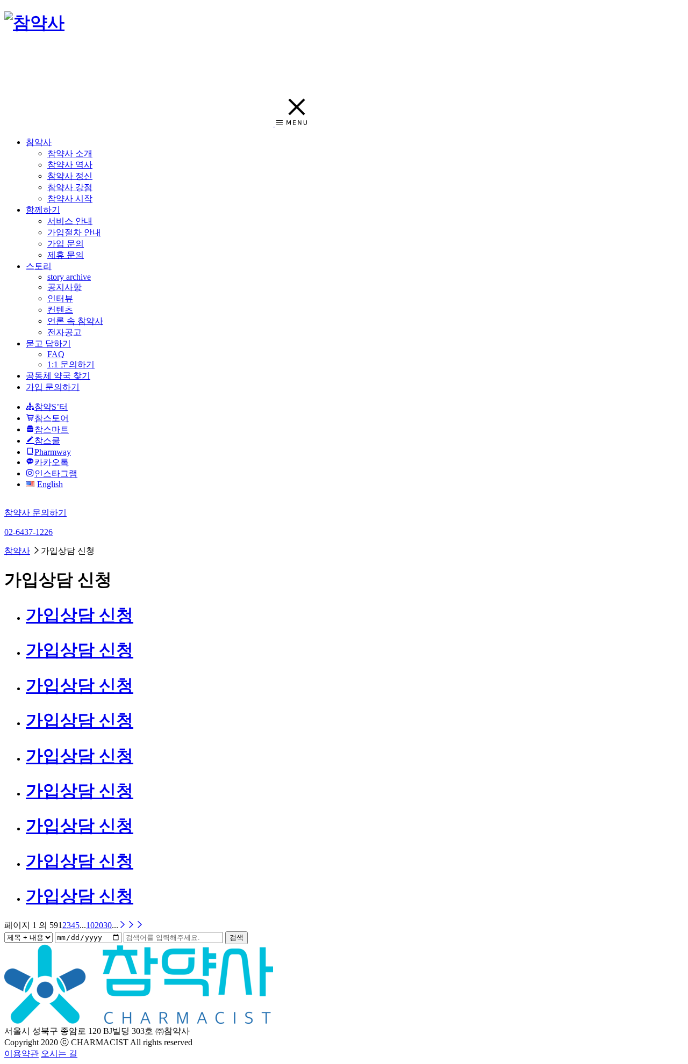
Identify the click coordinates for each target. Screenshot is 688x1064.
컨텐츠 (60, 309)
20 (99, 925)
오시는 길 (59, 1053)
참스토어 (51, 418)
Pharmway (52, 452)
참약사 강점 (69, 187)
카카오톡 (51, 462)
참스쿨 (47, 440)
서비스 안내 (69, 221)
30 (107, 925)
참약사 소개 (69, 153)
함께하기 (43, 209)
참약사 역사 (69, 164)
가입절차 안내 (74, 232)
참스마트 (51, 429)
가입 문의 (65, 243)
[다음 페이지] (122, 925)
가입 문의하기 (53, 387)
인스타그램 (55, 473)
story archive (69, 276)
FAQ (55, 354)
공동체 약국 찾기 (58, 375)
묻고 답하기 (48, 343)
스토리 (39, 266)
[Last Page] (135, 925)
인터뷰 (60, 298)
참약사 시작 (69, 198)
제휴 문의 (65, 254)
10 (90, 925)
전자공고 (64, 332)
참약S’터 (51, 406)
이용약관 (21, 1053)
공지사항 (64, 287)
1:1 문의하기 (71, 364)
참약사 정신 (69, 175)
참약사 (39, 142)
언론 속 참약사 (75, 320)
